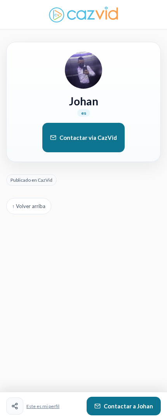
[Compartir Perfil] (14, 406)
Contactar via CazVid (88, 137)
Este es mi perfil (42, 406)
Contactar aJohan (128, 406)
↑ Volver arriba (28, 206)
